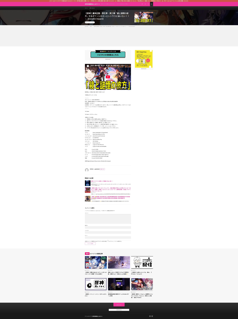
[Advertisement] (119, 36)
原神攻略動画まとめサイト (97, 316)
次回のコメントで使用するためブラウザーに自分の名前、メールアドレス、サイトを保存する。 (103, 241)
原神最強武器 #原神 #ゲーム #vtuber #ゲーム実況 (118, 294)
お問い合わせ (92, 8)
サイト (86, 235)
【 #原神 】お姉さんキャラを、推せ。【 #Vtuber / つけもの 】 (141, 273)
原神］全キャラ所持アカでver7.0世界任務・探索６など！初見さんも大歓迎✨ (118, 273)
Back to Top (119, 304)
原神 (92, 22)
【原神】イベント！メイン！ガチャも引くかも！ (96, 294)
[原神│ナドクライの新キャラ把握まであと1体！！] (87, 183)
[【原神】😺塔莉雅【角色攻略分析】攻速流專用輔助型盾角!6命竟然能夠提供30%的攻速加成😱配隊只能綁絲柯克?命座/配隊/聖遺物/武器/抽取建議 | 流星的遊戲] (87, 198)
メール (87, 230)
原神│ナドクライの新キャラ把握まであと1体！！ (102, 181)
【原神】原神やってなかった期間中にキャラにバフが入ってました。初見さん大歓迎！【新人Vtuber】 (142, 295)
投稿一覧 (102, 169)
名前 (86, 225)
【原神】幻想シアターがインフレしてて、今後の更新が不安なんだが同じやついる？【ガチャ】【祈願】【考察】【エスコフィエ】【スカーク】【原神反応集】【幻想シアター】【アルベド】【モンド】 (111, 189)
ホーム (86, 8)
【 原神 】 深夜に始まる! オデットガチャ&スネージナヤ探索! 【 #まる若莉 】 (96, 273)
